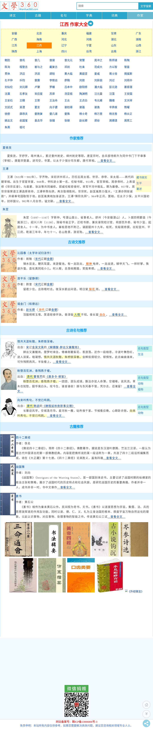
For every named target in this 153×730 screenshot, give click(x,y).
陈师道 (113, 60)
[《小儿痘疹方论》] (109, 591)
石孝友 (24, 93)
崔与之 (39, 67)
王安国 (128, 93)
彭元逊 (113, 87)
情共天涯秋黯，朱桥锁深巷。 (36, 341)
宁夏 (89, 45)
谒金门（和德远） (29, 303)
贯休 (7, 73)
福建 (89, 33)
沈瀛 (7, 93)
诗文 (12, 15)
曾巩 (22, 60)
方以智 (113, 67)
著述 (139, 189)
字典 (89, 15)
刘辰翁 (98, 80)
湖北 (113, 39)
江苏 (14, 45)
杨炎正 (128, 113)
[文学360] (19, 5)
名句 (63, 15)
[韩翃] (9, 418)
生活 (140, 354)
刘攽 (82, 80)
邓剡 (67, 67)
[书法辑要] (47, 555)
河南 (89, 39)
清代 (30, 376)
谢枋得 (68, 107)
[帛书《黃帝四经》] (76, 555)
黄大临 (68, 73)
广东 (138, 33)
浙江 (138, 51)
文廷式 (9, 107)
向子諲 (53, 107)
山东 (113, 45)
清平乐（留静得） (29, 278)
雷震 (37, 80)
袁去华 (39, 120)
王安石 (9, 100)
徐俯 (7, 113)
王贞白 (83, 100)
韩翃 (37, 406)
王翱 (22, 100)
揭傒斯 (128, 73)
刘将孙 (128, 80)
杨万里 (98, 113)
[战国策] (8, 485)
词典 (114, 15)
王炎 (67, 100)
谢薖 (82, 107)
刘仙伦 (9, 87)
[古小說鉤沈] (105, 555)
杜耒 (82, 67)
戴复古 (53, 67)
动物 (140, 383)
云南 (113, 51)
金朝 (50, 258)
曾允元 (68, 60)
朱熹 (7, 127)
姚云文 (9, 120)
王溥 (6, 168)
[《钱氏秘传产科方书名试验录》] (23, 591)
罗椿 (52, 87)
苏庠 (52, 93)
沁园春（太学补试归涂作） (35, 253)
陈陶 (127, 60)
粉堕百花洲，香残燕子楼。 (35, 370)
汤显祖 (68, 93)
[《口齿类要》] (80, 591)
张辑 (52, 120)
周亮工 (128, 120)
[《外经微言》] (134, 591)
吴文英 (39, 347)
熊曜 (127, 107)
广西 (14, 39)
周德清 (113, 120)
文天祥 (128, 100)
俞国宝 (24, 120)
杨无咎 (113, 113)
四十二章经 (23, 437)
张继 (67, 120)
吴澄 (22, 107)
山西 (138, 45)
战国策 (20, 466)
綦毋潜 (128, 87)
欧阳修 (83, 87)
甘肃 (113, 33)
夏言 (37, 107)
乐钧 (22, 80)
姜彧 (97, 73)
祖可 (22, 127)
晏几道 (53, 113)
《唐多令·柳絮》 (56, 376)
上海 (39, 51)
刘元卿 (24, 87)
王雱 (37, 100)
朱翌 (6, 209)
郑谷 (97, 120)
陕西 (14, 51)
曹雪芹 (38, 376)
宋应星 (39, 93)
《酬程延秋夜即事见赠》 (58, 406)
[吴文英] (9, 359)
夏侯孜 (7, 147)
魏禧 (112, 100)
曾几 (37, 60)
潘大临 (98, 87)
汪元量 (98, 93)
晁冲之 (98, 60)
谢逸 (97, 107)
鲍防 (7, 60)
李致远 (53, 80)
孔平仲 (9, 80)
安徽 (14, 33)
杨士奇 (83, 113)
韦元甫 (98, 100)
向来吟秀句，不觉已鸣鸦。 (35, 400)
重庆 (64, 33)
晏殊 (67, 113)
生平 (139, 183)
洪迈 (22, 73)
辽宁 (64, 45)
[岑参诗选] (134, 555)
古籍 (38, 15)
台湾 (89, 51)
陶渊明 (83, 93)
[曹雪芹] (9, 388)
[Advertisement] (76, 615)
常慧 (82, 60)
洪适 (37, 73)
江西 (39, 45)
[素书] (8, 514)
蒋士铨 (113, 73)
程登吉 (24, 67)
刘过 (112, 80)
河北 (64, 39)
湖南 (138, 39)
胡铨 (52, 73)
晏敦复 (39, 113)
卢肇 (37, 87)
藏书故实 (141, 177)
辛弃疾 (113, 107)
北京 (39, 33)
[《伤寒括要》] (52, 591)
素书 (19, 496)
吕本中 (68, 87)
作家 (140, 15)
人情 (77, 314)
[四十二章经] (8, 455)
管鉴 (127, 67)
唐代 (30, 406)
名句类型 (143, 348)
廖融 (67, 80)
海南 (39, 39)
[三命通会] (18, 555)
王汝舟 (53, 100)
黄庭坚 (83, 73)
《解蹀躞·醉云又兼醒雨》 (64, 347)
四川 (64, 51)
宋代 (38, 258)
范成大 (98, 67)
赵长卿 (83, 120)
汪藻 (112, 93)
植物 (140, 389)
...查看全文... (106, 160)
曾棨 (52, 60)
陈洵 (7, 67)
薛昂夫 (24, 113)
